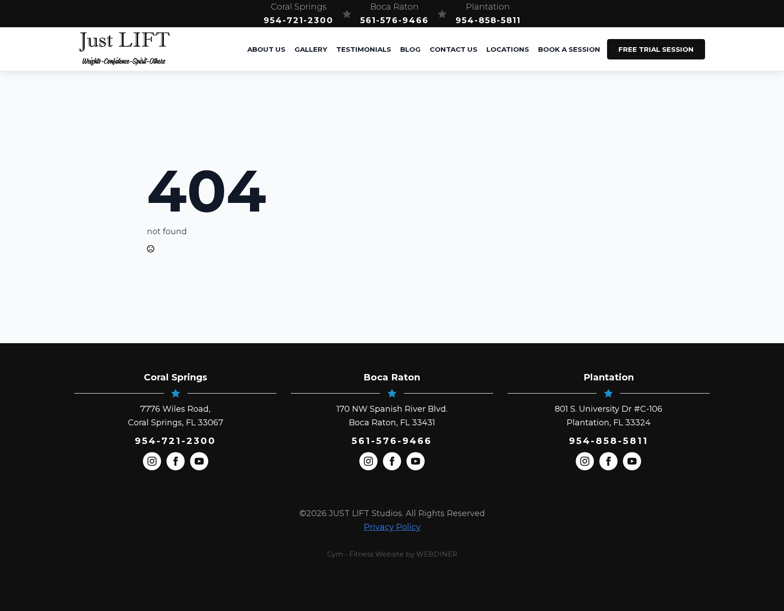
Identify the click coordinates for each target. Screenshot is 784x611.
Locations (507, 49)
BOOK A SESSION (569, 49)
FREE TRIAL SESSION (656, 49)
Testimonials (363, 49)
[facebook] (176, 461)
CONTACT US (453, 49)
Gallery (310, 49)
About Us (266, 49)
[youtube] (199, 461)
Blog (410, 49)
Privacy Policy (392, 527)
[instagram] (152, 461)
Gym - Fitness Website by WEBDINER (392, 554)
